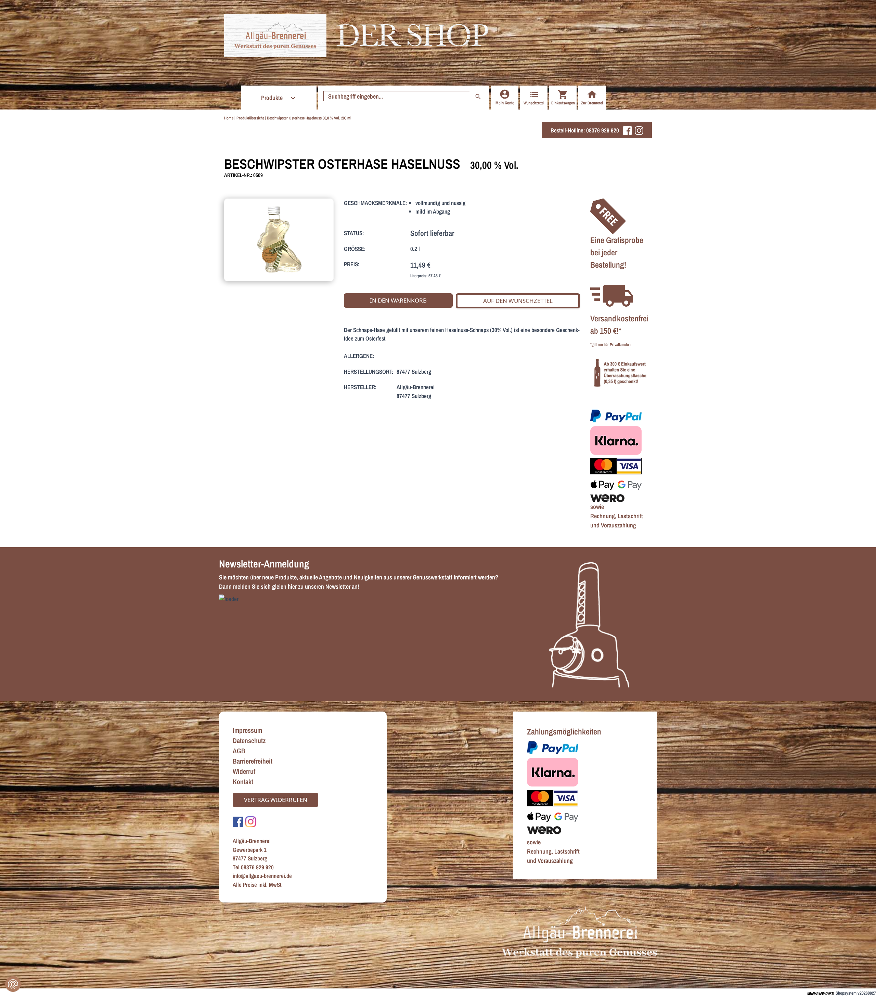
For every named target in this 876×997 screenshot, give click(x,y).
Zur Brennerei (592, 103)
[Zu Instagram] (250, 821)
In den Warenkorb (398, 300)
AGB (239, 750)
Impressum (247, 730)
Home (228, 118)
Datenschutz (249, 740)
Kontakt (243, 781)
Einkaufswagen (563, 103)
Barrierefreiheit (252, 761)
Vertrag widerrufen (275, 800)
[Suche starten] (478, 96)
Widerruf (244, 771)
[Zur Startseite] (275, 35)
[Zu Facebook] (238, 821)
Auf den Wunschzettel (518, 301)
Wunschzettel (534, 103)
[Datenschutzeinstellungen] (13, 984)
